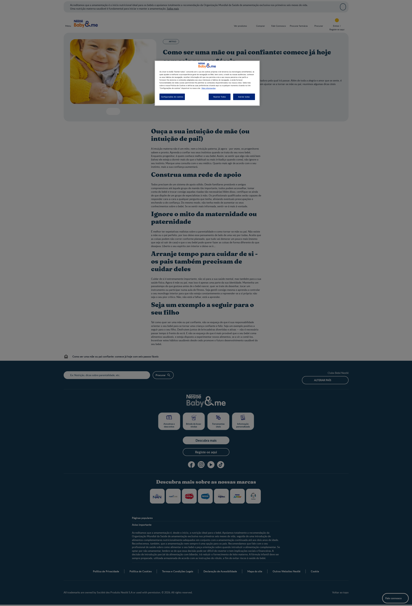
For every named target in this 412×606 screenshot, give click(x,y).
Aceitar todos (244, 97)
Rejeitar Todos (219, 97)
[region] (207, 83)
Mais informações (209, 88)
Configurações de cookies (172, 97)
